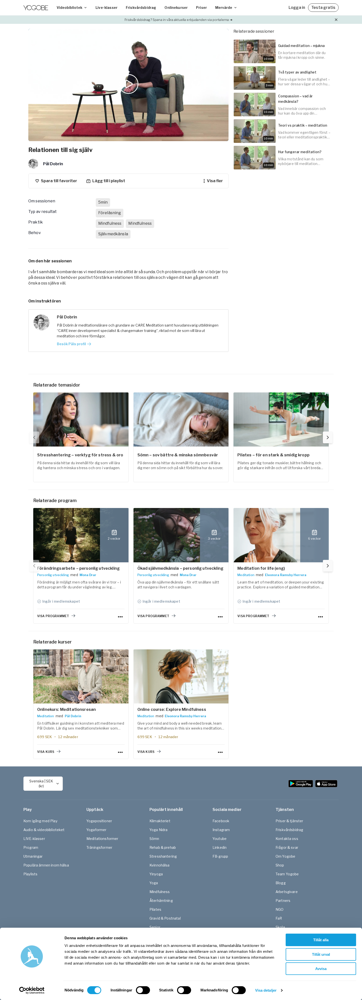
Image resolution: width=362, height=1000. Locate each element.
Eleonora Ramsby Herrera (285, 575)
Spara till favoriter (59, 181)
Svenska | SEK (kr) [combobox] (41, 783)
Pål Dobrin (73, 716)
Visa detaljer (266, 990)
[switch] (143, 990)
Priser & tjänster (289, 821)
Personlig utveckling (53, 575)
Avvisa (321, 969)
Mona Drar (88, 575)
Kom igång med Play (40, 821)
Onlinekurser (176, 7)
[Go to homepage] (35, 7)
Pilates (155, 909)
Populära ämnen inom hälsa (46, 865)
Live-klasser (106, 7)
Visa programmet (53, 616)
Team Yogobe (287, 874)
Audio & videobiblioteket (44, 830)
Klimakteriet (159, 821)
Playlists (30, 874)
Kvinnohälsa (159, 865)
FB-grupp (220, 856)
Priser (201, 7)
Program (30, 847)
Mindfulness (159, 892)
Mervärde (223, 7)
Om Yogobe (285, 856)
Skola (280, 927)
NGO (279, 909)
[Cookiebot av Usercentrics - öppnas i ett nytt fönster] (31, 990)
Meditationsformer (102, 838)
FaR (279, 918)
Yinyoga (156, 874)
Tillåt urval (321, 954)
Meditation (245, 575)
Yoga (153, 883)
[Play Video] (128, 85)
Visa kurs (45, 752)
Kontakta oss (287, 838)
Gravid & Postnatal (165, 918)
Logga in (297, 7)
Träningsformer (99, 847)
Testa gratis (323, 7)
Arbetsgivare (287, 892)
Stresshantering (163, 856)
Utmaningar (33, 856)
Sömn (154, 838)
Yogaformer (96, 830)
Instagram (221, 830)
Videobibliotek (69, 7)
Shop (280, 865)
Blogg (281, 883)
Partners (283, 900)
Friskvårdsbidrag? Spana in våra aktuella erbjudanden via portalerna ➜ (178, 20)
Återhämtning (161, 900)
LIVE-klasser (34, 838)
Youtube (220, 838)
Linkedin (220, 847)
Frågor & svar (287, 847)
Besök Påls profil (71, 344)
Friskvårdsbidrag (141, 7)
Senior (154, 927)
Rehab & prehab (162, 847)
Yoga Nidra (158, 830)
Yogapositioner (99, 821)
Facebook (221, 821)
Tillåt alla (321, 940)
